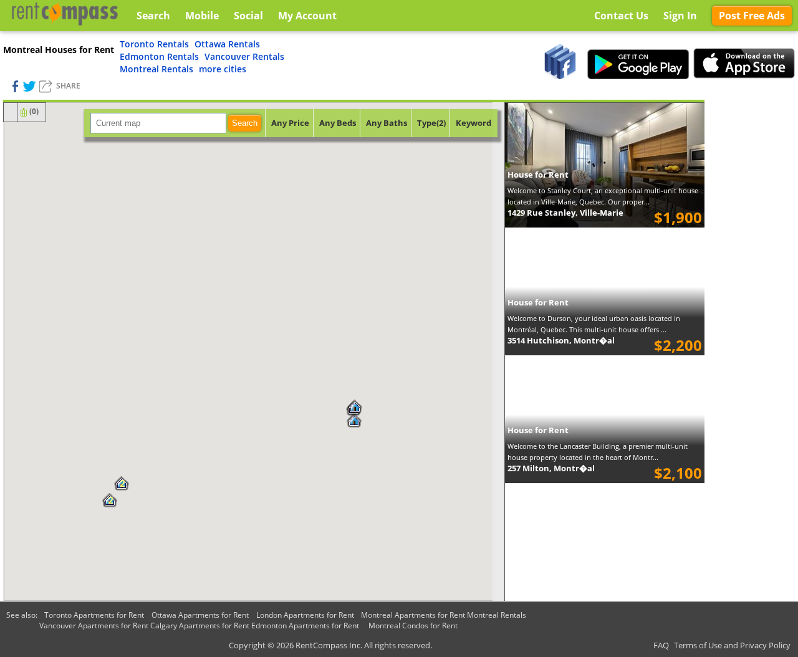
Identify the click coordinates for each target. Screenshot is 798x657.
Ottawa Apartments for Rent (200, 615)
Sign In (680, 15)
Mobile (202, 15)
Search (244, 123)
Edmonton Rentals (159, 56)
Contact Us (621, 15)
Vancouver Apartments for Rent (93, 625)
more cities (222, 69)
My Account (307, 15)
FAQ (661, 645)
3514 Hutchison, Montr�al (561, 340)
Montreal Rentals (156, 69)
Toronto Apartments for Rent (94, 615)
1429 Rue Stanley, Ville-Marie (565, 212)
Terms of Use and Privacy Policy (732, 645)
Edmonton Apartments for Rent (305, 625)
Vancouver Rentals (244, 56)
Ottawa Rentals (227, 44)
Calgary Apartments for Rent (199, 625)
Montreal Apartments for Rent (413, 615)
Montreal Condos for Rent (413, 625)
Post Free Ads (752, 15)
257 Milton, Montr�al (551, 468)
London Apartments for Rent (305, 615)
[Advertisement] (751, 287)
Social (248, 15)
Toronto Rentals (154, 44)
